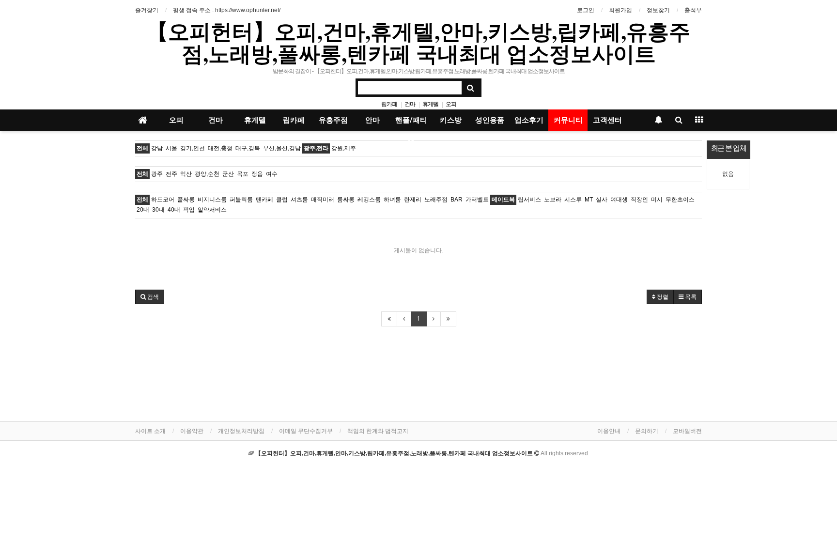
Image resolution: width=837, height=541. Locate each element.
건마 (409, 104)
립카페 (389, 104)
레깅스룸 (369, 199)
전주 (171, 173)
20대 (143, 209)
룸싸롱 (346, 199)
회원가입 (620, 10)
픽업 (189, 209)
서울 (171, 148)
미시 (657, 199)
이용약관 (191, 431)
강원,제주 (343, 148)
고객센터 (607, 120)
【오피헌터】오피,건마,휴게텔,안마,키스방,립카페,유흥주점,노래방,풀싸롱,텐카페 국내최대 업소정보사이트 (418, 42)
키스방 (451, 120)
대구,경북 (247, 148)
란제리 (412, 199)
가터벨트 (477, 199)
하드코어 (162, 199)
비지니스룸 (212, 199)
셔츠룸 (299, 199)
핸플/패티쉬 (411, 123)
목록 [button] (690, 297)
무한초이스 (680, 199)
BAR (456, 199)
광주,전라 (316, 148)
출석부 (693, 10)
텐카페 (264, 199)
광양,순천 (207, 173)
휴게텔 (430, 104)
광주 (157, 173)
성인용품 (489, 120)
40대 (174, 209)
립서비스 (529, 199)
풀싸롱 (186, 199)
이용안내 (608, 431)
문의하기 (646, 431)
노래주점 (436, 199)
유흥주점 (333, 120)
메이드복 (503, 199)
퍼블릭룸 (241, 199)
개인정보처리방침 (241, 431)
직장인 (639, 199)
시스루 (573, 199)
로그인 (585, 10)
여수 (272, 173)
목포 (242, 173)
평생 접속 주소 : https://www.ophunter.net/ (226, 10)
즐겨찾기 (146, 10)
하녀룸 (392, 199)
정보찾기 (658, 10)
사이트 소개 (150, 431)
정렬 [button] (661, 297)
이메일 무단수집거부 (306, 431)
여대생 (619, 199)
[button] (149, 297)
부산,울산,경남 (282, 148)
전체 (142, 148)
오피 (451, 104)
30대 (158, 209)
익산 (186, 173)
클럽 (282, 199)
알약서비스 (212, 209)
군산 (228, 173)
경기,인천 (192, 148)
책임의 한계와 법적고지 (377, 431)
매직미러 (322, 199)
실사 (601, 199)
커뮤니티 (568, 120)
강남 (157, 148)
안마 (372, 120)
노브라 (552, 199)
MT (589, 199)
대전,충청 (220, 148)
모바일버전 (687, 431)
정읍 (257, 173)
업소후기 (528, 120)
